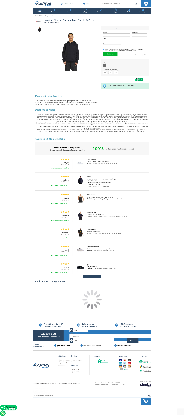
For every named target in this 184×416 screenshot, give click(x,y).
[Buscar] (136, 3)
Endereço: (72, 333)
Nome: (105, 32)
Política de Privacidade (64, 360)
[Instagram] (148, 345)
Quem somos (61, 365)
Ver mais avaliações (92, 276)
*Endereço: (106, 44)
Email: (105, 38)
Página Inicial (39, 16)
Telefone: (135, 32)
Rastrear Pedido (76, 373)
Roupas (47, 16)
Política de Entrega (63, 362)
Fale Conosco (61, 364)
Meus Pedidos (75, 369)
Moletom (54, 16)
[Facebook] (145, 345)
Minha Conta (75, 371)
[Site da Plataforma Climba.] (145, 384)
